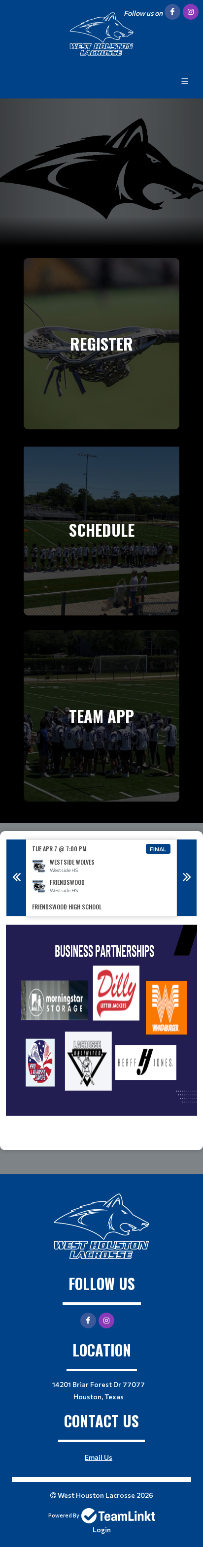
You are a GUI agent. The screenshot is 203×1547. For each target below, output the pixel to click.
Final (158, 848)
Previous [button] (16, 877)
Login (102, 1529)
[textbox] (101, 1033)
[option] (101, 878)
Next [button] (187, 877)
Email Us (98, 1457)
